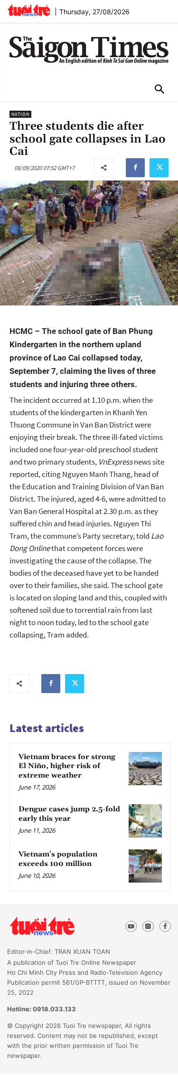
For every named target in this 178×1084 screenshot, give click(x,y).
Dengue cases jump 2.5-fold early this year (69, 814)
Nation (20, 114)
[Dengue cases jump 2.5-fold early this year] (145, 820)
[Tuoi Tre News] (59, 926)
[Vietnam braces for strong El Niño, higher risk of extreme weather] (145, 768)
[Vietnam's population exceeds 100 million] (145, 866)
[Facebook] (135, 167)
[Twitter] (159, 167)
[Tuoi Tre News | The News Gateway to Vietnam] (28, 10)
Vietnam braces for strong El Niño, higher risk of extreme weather (67, 766)
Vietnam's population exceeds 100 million (58, 859)
